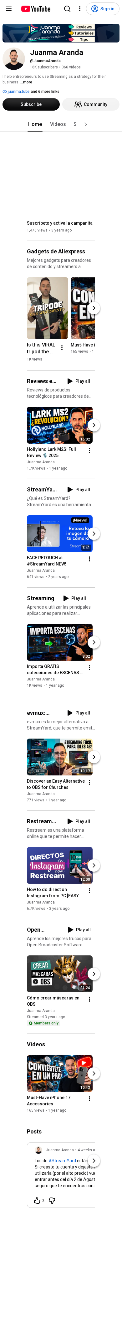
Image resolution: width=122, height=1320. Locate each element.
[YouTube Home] (35, 8)
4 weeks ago (88, 1150)
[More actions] (62, 347)
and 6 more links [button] (45, 91)
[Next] (94, 308)
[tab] (35, 124)
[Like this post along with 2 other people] (37, 1201)
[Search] (67, 8)
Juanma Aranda (41, 462)
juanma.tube (18, 91)
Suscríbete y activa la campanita (60, 223)
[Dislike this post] (52, 1201)
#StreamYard (62, 1160)
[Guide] (9, 8)
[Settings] (80, 8)
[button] (85, 124)
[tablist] (61, 124)
